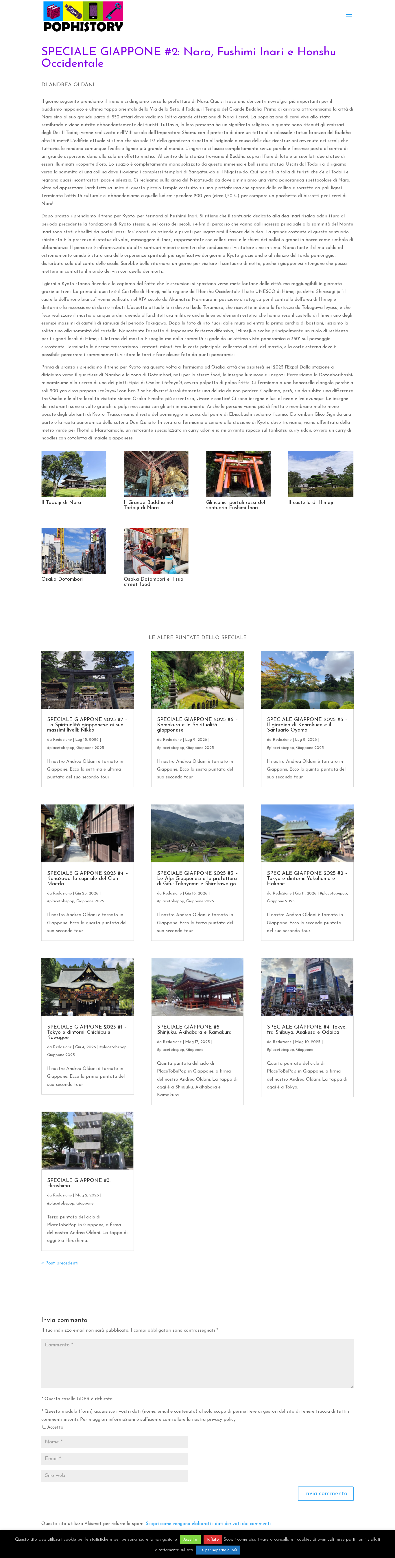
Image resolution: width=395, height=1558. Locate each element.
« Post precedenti (59, 1263)
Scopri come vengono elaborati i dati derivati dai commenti (208, 1524)
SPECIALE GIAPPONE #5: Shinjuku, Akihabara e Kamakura (194, 1030)
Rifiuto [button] (213, 1539)
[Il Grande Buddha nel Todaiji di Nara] (156, 497)
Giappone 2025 (90, 748)
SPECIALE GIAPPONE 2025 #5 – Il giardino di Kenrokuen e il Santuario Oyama (307, 725)
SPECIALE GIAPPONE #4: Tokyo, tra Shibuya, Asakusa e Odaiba (307, 1030)
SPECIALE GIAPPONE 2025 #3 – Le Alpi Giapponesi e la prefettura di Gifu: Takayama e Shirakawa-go (197, 879)
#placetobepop (60, 748)
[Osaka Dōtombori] (73, 574)
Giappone (84, 1203)
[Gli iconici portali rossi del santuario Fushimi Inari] (238, 497)
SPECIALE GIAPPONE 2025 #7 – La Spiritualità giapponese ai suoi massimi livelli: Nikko (87, 725)
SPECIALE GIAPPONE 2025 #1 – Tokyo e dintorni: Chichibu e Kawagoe (87, 1032)
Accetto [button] (190, 1539)
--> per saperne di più (218, 1550)
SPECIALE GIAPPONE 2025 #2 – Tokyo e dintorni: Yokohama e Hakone (307, 879)
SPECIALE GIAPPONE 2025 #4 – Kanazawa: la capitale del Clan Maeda (87, 879)
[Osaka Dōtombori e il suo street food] (156, 574)
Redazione (62, 740)
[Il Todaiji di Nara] (73, 497)
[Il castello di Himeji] (320, 497)
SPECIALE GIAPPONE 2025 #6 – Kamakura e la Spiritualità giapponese (197, 725)
